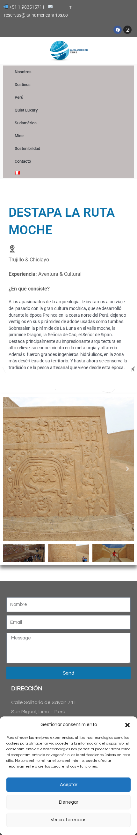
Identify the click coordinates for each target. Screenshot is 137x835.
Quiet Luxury (26, 110)
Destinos (23, 84)
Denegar (68, 802)
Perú (19, 97)
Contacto (23, 161)
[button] (127, 725)
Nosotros (23, 71)
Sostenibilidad (27, 148)
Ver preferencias (68, 819)
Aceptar (68, 784)
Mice (19, 135)
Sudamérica (26, 122)
